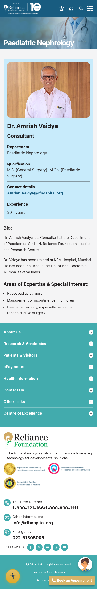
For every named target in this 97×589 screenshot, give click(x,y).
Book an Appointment (74, 580)
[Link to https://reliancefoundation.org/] (48, 440)
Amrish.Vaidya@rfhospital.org (35, 193)
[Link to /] (22, 8)
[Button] (90, 8)
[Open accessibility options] (13, 576)
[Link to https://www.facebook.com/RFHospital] (30, 547)
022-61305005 (28, 537)
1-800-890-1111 (61, 507)
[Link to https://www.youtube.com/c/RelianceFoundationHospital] (64, 547)
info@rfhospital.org (32, 522)
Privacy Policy (48, 580)
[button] (63, 8)
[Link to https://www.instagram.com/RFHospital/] (56, 547)
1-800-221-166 (28, 507)
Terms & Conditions (48, 572)
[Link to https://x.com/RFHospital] (39, 547)
